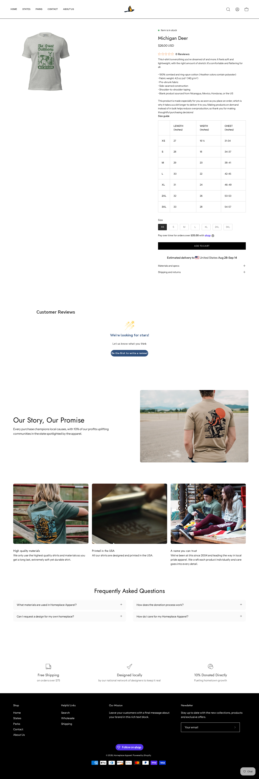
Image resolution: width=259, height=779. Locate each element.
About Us (19, 734)
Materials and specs (168, 265)
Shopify (147, 755)
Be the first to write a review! (129, 353)
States (17, 718)
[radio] (162, 227)
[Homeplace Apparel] (129, 9)
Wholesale (68, 718)
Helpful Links (68, 705)
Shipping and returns (169, 272)
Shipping (66, 724)
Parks (16, 724)
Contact (18, 729)
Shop (16, 705)
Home (17, 712)
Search (65, 712)
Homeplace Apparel (123, 755)
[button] (26, 9)
